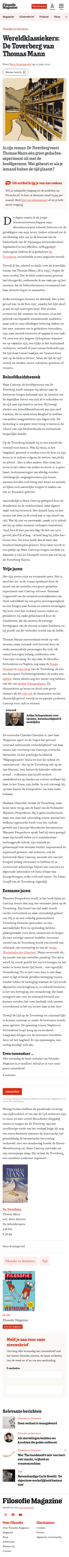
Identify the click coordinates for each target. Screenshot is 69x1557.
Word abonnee (39, 6)
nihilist (7, 679)
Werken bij (9, 1546)
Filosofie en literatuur (15, 29)
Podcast (44, 16)
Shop (57, 16)
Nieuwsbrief (26, 16)
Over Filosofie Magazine (16, 1527)
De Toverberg (12, 1209)
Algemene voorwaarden (49, 1537)
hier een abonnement (34, 200)
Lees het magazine (12, 1326)
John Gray (23, 669)
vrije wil (27, 693)
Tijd (45, 1261)
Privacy (40, 1532)
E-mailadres (9, 1075)
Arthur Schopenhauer (32, 683)
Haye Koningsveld (20, 64)
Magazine (8, 16)
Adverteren (9, 1541)
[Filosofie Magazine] (10, 6)
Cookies (41, 1527)
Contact (7, 1551)
